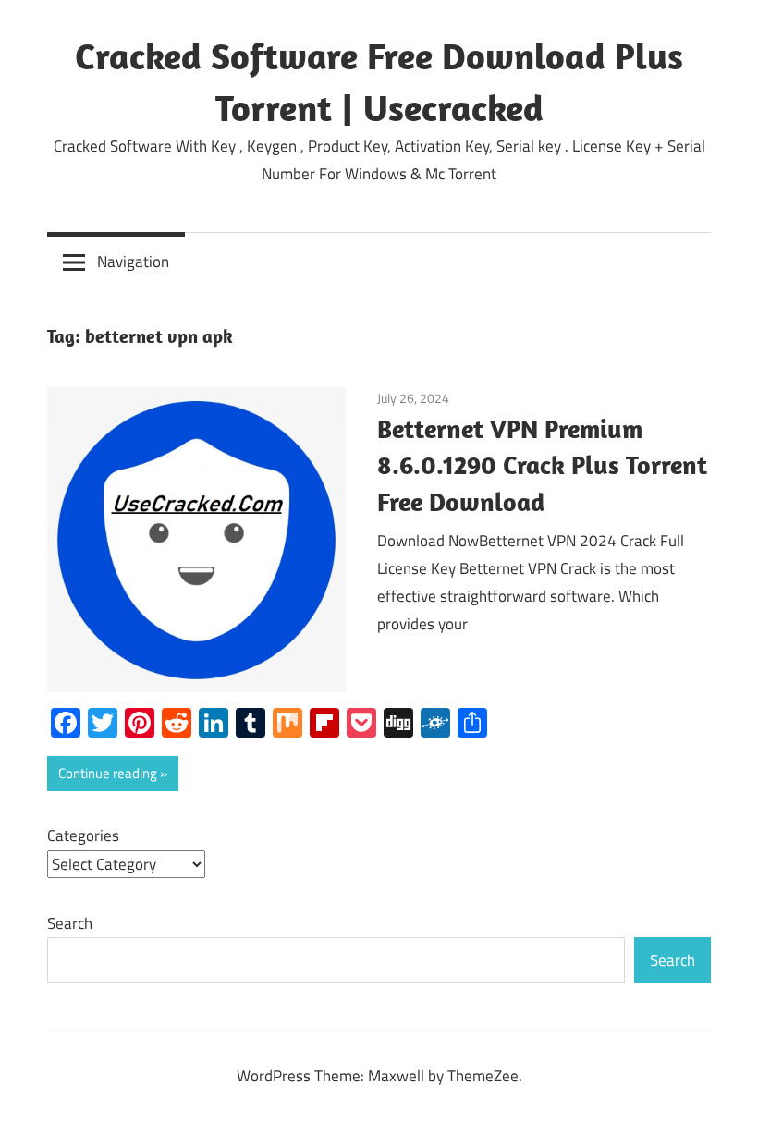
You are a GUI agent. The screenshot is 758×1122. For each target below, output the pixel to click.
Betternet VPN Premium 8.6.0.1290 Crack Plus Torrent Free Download (542, 465)
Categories (83, 835)
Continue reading (107, 773)
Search (69, 923)
